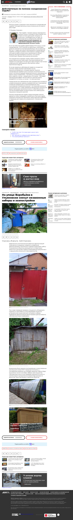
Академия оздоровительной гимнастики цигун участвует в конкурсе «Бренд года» (15, 165)
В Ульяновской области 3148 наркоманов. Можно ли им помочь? (37, 160)
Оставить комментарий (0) (36, 142)
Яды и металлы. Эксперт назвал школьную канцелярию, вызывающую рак (61, 56)
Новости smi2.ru (6, 188)
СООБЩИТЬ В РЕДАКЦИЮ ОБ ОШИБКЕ (18, 495)
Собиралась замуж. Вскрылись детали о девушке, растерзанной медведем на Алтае (61, 51)
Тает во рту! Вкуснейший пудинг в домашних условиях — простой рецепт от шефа (62, 42)
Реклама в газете (34, 492)
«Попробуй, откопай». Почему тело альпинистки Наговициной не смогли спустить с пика (62, 61)
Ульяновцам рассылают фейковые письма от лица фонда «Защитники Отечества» (59, 22)
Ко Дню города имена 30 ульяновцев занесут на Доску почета (59, 33)
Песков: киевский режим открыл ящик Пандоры (61, 73)
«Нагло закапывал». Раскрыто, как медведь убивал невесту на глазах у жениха (62, 215)
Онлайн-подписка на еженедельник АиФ (59, 492)
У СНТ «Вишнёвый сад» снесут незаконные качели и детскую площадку (37, 464)
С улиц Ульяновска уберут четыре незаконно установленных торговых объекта (38, 459)
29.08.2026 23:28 (5, 192)
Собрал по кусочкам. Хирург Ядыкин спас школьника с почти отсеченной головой (62, 219)
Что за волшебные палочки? (20, 136)
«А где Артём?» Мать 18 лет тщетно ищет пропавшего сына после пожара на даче (62, 210)
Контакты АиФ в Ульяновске (17, 493)
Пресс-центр (26, 492)
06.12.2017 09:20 (5, 5)
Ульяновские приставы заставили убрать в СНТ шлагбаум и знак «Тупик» (15, 459)
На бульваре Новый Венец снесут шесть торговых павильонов (26, 424)
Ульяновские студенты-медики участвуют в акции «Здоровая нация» (15, 160)
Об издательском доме (16, 492)
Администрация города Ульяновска (10, 233)
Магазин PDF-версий (44, 492)
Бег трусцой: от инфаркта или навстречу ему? (26, 135)
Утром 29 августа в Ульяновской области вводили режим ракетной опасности (59, 10)
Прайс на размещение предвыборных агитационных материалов (50, 493)
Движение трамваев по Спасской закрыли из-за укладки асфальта (60, 27)
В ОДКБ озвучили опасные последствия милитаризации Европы (62, 92)
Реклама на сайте (29, 493)
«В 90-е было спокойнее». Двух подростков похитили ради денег (61, 46)
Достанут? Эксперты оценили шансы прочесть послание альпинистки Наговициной (62, 205)
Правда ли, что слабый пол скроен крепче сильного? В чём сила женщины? (26, 119)
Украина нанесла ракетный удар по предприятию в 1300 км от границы (62, 83)
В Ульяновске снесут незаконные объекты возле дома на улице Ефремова (15, 469)
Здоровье (9, 16)
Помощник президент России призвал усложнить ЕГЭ (60, 87)
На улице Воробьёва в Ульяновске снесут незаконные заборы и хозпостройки (59, 16)
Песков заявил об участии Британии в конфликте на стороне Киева (62, 78)
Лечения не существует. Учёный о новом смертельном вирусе (61, 195)
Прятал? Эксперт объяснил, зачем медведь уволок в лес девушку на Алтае (62, 201)
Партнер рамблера (39, 514)
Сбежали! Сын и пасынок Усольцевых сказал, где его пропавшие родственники (62, 65)
